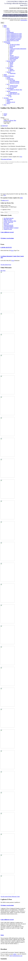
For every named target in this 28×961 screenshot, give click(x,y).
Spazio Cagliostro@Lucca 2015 (14, 35)
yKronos (12, 55)
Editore (8, 100)
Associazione (10, 99)
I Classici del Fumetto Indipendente (18, 48)
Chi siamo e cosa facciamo (7, 238)
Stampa (5, 113)
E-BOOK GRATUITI (6, 247)
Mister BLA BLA (8, 219)
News (8, 28)
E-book (8, 77)
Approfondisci (23, 20)
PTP (11, 54)
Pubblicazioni (7, 41)
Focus (8, 29)
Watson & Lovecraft (14, 83)
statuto (14, 954)
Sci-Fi (8, 84)
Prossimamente (10, 32)
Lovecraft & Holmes (14, 81)
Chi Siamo (6, 98)
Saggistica (9, 67)
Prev (2, 270)
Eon (10, 96)
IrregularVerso (10, 78)
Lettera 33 (12, 50)
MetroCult (12, 70)
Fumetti (8, 43)
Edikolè (11, 69)
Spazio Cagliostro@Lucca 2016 (14, 36)
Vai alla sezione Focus (6, 264)
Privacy (8, 103)
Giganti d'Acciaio (14, 85)
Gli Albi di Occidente (15, 44)
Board (5, 26)
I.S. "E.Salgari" (13, 87)
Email (5, 115)
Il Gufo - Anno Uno (8, 222)
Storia (5, 104)
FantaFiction (12, 73)
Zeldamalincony (13, 92)
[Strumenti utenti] (1, 111)
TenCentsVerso (10, 88)
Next (4, 270)
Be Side (11, 62)
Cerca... (2, 212)
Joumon (8, 91)
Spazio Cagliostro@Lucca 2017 (14, 37)
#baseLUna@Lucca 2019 (13, 40)
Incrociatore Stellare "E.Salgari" (11, 227)
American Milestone (14, 57)
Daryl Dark (12, 80)
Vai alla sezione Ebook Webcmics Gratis (10, 896)
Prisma (11, 52)
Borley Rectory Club (14, 93)
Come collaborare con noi (7, 232)
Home (5, 25)
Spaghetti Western (14, 58)
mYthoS (12, 51)
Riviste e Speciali (11, 61)
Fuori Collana (13, 59)
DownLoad (12, 46)
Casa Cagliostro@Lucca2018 (13, 39)
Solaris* (11, 66)
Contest (8, 31)
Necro (11, 65)
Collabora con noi (11, 102)
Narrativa (9, 72)
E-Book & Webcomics (9, 76)
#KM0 (5, 74)
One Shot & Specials (8, 218)
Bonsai (11, 47)
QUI (21, 156)
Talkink (11, 63)
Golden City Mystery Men (16, 89)
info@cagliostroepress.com (15, 955)
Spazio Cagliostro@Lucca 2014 (14, 33)
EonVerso (9, 95)
